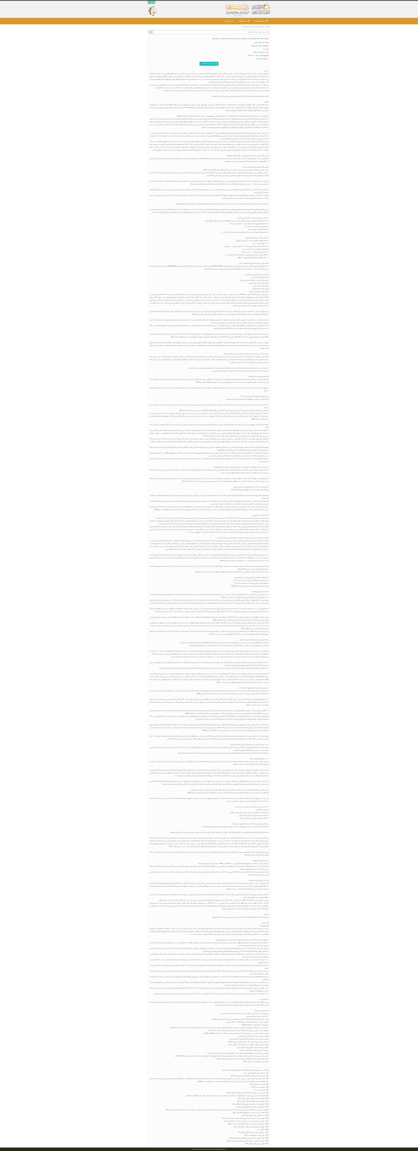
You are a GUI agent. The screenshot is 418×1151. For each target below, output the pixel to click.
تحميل (208, 63)
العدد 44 (252, 26)
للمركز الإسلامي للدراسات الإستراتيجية (202, 1149)
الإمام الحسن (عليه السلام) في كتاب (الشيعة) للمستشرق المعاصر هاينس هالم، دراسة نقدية (240, 38)
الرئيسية (267, 26)
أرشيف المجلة (260, 26)
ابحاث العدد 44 (245, 26)
